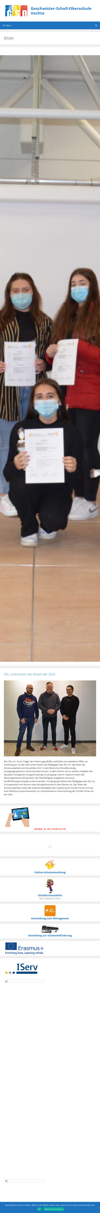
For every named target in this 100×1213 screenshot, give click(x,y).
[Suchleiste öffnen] (96, 25)
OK (39, 1209)
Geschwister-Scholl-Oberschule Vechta (61, 11)
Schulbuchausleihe (50, 895)
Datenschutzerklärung (54, 1209)
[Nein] (96, 1207)
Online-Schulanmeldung (50, 872)
